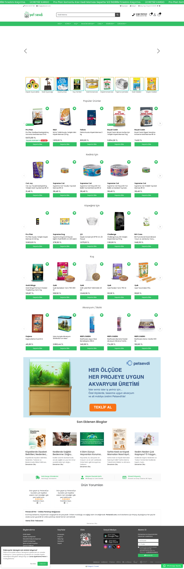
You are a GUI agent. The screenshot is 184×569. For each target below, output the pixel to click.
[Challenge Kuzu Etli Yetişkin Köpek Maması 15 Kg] (119, 221)
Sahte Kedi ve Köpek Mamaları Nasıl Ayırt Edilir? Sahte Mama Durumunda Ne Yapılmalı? (118, 453)
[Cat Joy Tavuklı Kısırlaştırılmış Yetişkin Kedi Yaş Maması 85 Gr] (38, 170)
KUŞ (75, 24)
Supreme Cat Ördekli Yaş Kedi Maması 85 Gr (145, 187)
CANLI (100, 24)
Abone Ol (149, 555)
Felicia (83, 130)
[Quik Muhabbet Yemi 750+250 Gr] (65, 272)
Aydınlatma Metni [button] (152, 552)
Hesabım (61, 541)
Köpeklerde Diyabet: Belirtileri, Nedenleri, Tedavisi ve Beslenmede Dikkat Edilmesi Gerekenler (36, 453)
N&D (55, 130)
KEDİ (59, 24)
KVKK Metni (27, 534)
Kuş (92, 256)
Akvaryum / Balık (92, 307)
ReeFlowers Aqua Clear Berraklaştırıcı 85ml (88, 340)
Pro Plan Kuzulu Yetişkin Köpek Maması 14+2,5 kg (37, 238)
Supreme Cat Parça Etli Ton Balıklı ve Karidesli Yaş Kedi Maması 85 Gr (117, 187)
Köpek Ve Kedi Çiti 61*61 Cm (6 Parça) (91, 238)
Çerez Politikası (28, 546)
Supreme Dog (59, 234)
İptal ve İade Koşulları (30, 543)
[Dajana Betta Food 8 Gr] (38, 323)
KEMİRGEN (109, 24)
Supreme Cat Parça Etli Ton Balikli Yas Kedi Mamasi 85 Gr (90, 187)
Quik (55, 285)
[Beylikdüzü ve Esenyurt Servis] (92, 51)
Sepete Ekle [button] (37, 144)
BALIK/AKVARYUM (87, 24)
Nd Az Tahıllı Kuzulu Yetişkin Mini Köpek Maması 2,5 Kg (64, 133)
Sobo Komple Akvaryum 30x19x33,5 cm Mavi (62, 337)
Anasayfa (61, 534)
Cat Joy (29, 183)
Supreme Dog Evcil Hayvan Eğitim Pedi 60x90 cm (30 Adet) (65, 238)
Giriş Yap (60, 539)
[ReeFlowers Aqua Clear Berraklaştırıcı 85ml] (92, 323)
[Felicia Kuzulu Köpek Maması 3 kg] (92, 116)
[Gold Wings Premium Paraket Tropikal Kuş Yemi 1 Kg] (38, 272)
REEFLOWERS (85, 336)
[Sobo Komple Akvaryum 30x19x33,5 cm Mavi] (65, 323)
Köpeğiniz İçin (92, 205)
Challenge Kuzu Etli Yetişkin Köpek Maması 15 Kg (117, 238)
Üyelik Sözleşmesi (29, 541)
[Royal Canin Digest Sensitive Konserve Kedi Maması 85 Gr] (146, 116)
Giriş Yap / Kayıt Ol (146, 6)
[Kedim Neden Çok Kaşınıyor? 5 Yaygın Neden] (147, 439)
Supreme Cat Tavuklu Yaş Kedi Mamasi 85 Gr (64, 187)
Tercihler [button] (33, 564)
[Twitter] (158, 6)
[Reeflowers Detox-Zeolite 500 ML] (146, 323)
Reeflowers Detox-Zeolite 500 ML (145, 340)
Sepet (60, 543)
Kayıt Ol (60, 537)
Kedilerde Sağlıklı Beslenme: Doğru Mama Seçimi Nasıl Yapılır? (63, 453)
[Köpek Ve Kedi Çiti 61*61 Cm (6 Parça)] (92, 221)
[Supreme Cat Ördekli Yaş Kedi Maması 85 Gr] (146, 170)
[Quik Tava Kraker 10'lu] (146, 272)
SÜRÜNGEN (121, 24)
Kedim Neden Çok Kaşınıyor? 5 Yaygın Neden (145, 453)
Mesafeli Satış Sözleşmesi (32, 539)
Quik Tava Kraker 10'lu (142, 288)
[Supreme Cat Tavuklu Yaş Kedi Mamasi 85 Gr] (65, 170)
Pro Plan (29, 130)
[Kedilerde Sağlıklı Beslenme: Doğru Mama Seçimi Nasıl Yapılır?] (65, 439)
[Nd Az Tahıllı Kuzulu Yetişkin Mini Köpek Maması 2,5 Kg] (65, 116)
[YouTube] (160, 6)
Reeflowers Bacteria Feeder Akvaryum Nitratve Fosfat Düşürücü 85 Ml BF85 (117, 340)
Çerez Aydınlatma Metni (37, 556)
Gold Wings (31, 285)
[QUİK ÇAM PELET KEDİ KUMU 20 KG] (92, 272)
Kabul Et (43, 564)
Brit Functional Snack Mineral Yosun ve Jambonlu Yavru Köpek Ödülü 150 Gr (145, 238)
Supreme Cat (59, 183)
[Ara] (117, 15)
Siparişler (124, 6)
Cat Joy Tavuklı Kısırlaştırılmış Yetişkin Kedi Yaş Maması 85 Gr (37, 187)
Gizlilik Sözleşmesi (29, 537)
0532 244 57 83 (30, 6)
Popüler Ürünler (92, 100)
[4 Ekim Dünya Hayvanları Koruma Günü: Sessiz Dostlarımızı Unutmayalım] (92, 439)
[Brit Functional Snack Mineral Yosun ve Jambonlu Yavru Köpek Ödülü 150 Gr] (146, 221)
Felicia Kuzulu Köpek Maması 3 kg (91, 133)
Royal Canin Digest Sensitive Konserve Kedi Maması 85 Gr (144, 133)
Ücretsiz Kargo (30, 124)
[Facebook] (156, 6)
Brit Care (138, 234)
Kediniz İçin (92, 154)
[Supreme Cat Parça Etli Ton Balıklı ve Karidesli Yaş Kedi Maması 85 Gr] (119, 170)
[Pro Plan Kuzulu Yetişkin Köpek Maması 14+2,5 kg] (38, 221)
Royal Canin (112, 130)
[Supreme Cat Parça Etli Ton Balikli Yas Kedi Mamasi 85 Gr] (92, 170)
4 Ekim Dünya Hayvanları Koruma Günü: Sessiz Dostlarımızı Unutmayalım (90, 453)
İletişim (134, 6)
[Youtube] (119, 546)
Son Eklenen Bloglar (92, 422)
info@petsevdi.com (44, 6)
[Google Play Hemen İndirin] (119, 535)
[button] (159, 15)
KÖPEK (67, 24)
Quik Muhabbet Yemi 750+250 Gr (64, 289)
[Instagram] (153, 6)
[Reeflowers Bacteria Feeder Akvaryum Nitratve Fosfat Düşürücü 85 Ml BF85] (119, 323)
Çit (81, 234)
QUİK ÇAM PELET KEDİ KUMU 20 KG (91, 289)
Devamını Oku (30, 464)
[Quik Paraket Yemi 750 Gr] (119, 272)
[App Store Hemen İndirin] (119, 541)
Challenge (111, 234)
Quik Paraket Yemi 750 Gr (116, 288)
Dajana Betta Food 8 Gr (34, 339)
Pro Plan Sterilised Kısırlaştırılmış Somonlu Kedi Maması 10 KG (37, 133)
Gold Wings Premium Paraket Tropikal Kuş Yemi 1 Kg (36, 289)
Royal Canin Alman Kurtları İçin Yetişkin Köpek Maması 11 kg (118, 133)
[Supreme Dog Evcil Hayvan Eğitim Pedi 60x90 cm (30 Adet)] (65, 221)
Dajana (29, 336)
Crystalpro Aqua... (39, 501)
